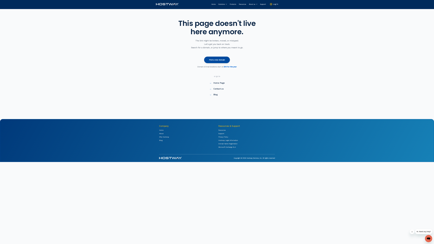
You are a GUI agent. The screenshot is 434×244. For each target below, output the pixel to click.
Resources (242, 4)
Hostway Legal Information (225, 140)
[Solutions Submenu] (226, 4)
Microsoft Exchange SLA (225, 147)
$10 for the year (230, 67)
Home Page (217, 83)
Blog (213, 94)
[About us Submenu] (257, 4)
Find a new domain (217, 60)
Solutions (221, 4)
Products (233, 4)
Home (213, 4)
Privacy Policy (223, 137)
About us (252, 4)
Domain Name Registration (225, 144)
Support (263, 4)
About (161, 133)
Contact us (216, 89)
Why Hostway (164, 137)
